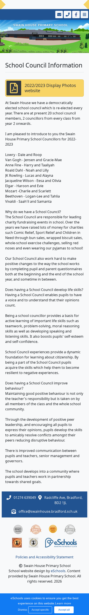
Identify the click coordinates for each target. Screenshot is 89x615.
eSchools (58, 570)
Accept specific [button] (40, 609)
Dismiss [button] (22, 609)
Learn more (63, 603)
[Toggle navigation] (84, 14)
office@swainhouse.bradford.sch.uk (48, 511)
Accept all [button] (64, 609)
